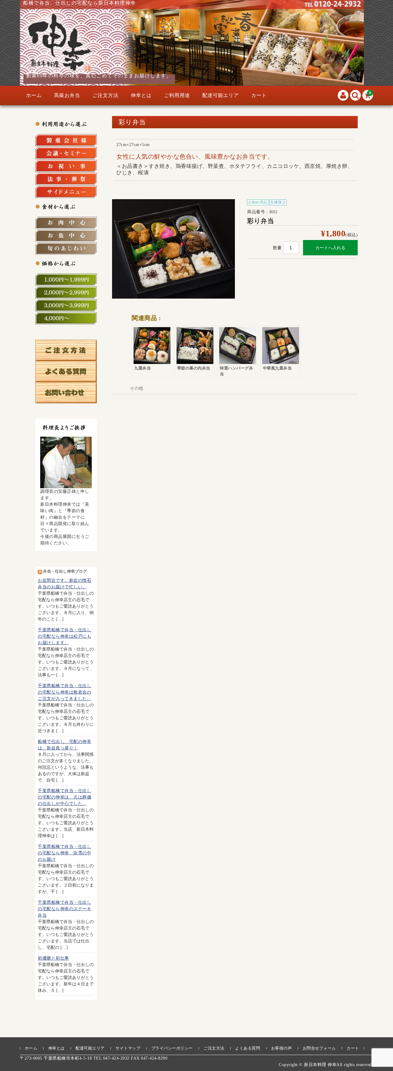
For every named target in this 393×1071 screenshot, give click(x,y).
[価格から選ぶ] (66, 263)
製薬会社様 (66, 140)
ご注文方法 (105, 95)
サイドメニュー (66, 192)
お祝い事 (66, 166)
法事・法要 (66, 179)
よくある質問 (247, 1048)
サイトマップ (127, 1048)
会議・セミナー (66, 153)
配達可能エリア (220, 95)
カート (259, 95)
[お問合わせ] (66, 400)
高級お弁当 (67, 95)
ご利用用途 (177, 95)
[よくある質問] (66, 379)
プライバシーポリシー (172, 1048)
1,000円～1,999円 (66, 279)
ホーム (34, 95)
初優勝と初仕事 (53, 958)
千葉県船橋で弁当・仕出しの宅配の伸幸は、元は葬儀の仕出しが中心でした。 (64, 797)
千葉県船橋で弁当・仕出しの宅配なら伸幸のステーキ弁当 (64, 909)
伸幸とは (141, 95)
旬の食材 (66, 248)
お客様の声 (281, 1048)
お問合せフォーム (319, 1048)
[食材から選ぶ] (66, 206)
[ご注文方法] (66, 357)
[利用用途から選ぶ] (66, 124)
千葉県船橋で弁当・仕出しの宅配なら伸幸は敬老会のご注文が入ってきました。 (64, 692)
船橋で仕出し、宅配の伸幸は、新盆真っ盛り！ (64, 744)
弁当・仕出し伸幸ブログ (65, 571)
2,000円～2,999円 (66, 292)
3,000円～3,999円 (66, 305)
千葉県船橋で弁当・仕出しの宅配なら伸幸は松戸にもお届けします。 (64, 636)
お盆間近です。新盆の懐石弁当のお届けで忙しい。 (64, 584)
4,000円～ (66, 318)
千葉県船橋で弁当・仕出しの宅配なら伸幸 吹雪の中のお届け (64, 853)
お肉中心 (66, 223)
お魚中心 (66, 236)
